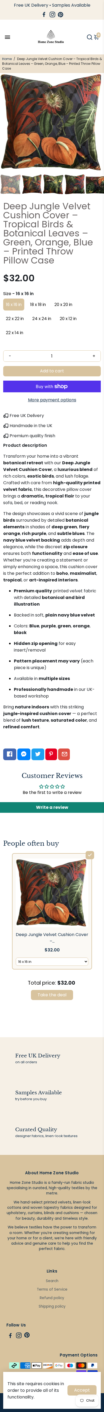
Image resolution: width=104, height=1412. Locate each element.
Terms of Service (52, 1289)
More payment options (52, 400)
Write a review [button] (52, 807)
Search (52, 1280)
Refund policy (52, 1297)
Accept (82, 1390)
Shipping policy (52, 1306)
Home (7, 59)
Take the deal (52, 995)
